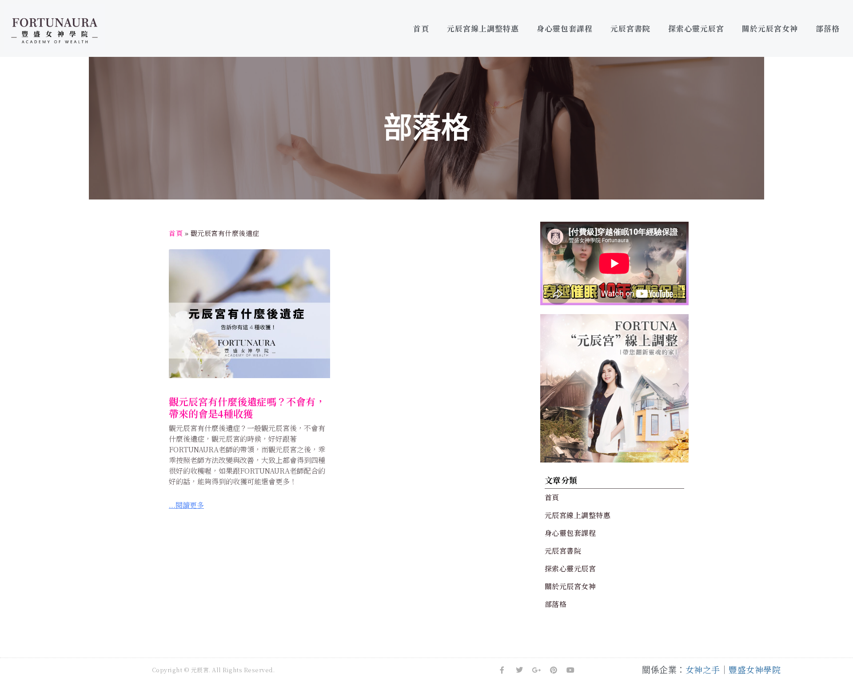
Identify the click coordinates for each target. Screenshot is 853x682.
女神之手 (703, 669)
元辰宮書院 (630, 28)
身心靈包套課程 (565, 28)
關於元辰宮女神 (770, 28)
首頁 (421, 28)
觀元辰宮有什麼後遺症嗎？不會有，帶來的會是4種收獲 (247, 407)
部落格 (828, 28)
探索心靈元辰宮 (696, 28)
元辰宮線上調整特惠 (483, 28)
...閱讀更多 (186, 505)
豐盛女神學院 (755, 669)
